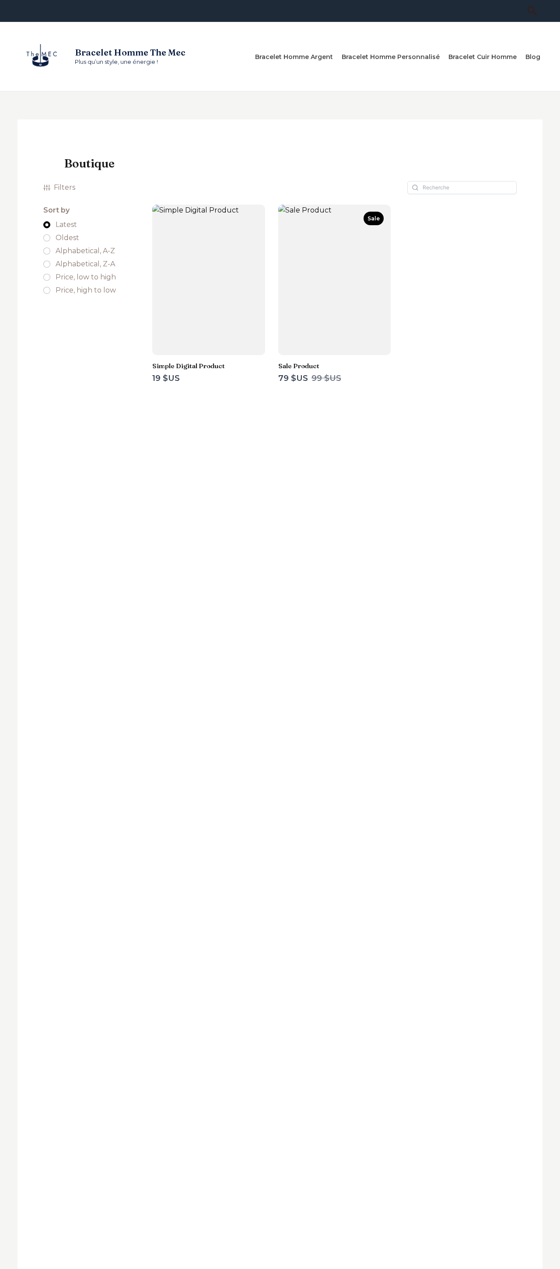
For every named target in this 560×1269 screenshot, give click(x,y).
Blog (532, 57)
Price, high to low (86, 290)
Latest (66, 224)
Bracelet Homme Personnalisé (391, 57)
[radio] (60, 225)
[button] (532, 11)
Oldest (67, 237)
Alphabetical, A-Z (85, 251)
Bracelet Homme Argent (294, 57)
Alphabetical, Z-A (85, 264)
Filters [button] (64, 187)
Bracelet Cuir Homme (482, 57)
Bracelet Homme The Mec (130, 52)
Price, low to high (86, 277)
